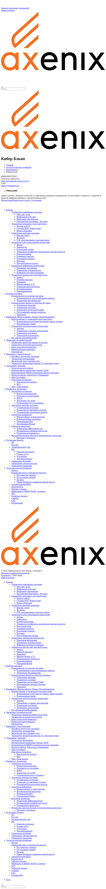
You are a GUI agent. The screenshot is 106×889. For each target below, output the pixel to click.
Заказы (20, 245)
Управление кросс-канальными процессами (30, 242)
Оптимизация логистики (28, 407)
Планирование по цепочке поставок (27, 296)
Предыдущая (6, 200)
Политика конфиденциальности (15, 573)
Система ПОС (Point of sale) (29, 228)
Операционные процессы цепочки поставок (31, 303)
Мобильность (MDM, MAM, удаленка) (28, 491)
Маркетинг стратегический (18, 354)
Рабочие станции (18, 489)
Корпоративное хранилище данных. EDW (30, 370)
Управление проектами (21, 466)
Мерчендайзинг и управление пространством (31, 319)
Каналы (9, 210)
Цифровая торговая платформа (30, 273)
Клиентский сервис (25, 249)
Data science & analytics (21, 380)
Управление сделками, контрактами (32, 331)
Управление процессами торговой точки (29, 275)
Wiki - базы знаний (19, 387)
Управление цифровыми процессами (27, 266)
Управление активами (21, 461)
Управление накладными (28, 335)
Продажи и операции (26, 438)
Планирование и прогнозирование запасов (36, 298)
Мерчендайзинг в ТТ (26, 284)
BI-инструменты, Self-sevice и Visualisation (30, 375)
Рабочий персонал (25, 280)
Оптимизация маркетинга (28, 433)
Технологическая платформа (18, 468)
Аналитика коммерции (21, 414)
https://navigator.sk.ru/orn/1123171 (15, 181)
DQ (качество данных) (26, 475)
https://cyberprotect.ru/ (10, 186)
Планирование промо (26, 324)
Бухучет (14, 445)
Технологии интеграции (22, 368)
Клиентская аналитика (27, 394)
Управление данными (15, 366)
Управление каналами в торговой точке (29, 224)
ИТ (12, 442)
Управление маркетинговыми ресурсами (29, 342)
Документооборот (24, 459)
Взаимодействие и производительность (28, 473)
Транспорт (21, 314)
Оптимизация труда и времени (30, 403)
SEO (19, 384)
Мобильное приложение (27, 219)
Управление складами (26, 307)
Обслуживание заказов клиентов (31, 312)
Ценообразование (24, 289)
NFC (13, 494)
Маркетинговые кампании (23, 349)
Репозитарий (17, 503)
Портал (14, 470)
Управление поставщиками (29, 300)
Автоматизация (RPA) (21, 484)
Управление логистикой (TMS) (30, 310)
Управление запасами (26, 305)
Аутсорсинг (22, 456)
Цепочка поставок (14, 293)
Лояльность (22, 247)
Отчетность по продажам (28, 396)
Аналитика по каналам (21, 391)
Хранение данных (19, 496)
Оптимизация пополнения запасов (32, 412)
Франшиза (21, 282)
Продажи (21, 261)
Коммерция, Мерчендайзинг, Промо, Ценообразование (30, 317)
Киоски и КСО (23, 226)
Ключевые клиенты (25, 256)
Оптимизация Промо (26, 424)
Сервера (15, 498)
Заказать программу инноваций (15, 8)
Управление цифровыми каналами (26, 212)
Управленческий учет (21, 447)
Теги (8, 880)
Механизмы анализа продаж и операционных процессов (36, 435)
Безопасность (17, 487)
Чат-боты (21, 238)
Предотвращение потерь (27, 263)
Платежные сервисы (26, 259)
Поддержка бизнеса (15, 440)
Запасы (20, 277)
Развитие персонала (25, 452)
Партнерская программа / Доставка (32, 221)
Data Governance (18, 377)
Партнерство (17, 352)
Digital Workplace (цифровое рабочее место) (36, 482)
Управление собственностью (24, 463)
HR (12, 449)
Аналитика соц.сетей (26, 401)
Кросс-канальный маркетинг (24, 347)
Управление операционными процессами (29, 326)
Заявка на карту (8, 10)
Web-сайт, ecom (23, 214)
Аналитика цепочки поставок (24, 405)
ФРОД (19, 398)
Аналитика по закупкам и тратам (31, 410)
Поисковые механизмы (27, 268)
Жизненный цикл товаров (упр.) (25, 361)
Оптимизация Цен (25, 421)
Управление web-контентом (29, 270)
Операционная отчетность (28, 287)
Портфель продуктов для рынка (25, 356)
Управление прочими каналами (25, 233)
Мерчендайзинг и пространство (31, 417)
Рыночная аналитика (20, 426)
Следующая (36, 200)
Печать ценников (24, 231)
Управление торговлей (27, 333)
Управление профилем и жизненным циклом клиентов (41, 252)
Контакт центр (23, 235)
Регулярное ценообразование (24, 338)
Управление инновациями (23, 359)
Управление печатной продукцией (26, 345)
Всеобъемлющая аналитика (29, 419)
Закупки (20, 328)
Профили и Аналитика (16, 389)
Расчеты (20, 480)
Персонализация (24, 254)
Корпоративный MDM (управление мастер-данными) (35, 373)
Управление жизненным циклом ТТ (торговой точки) (35, 363)
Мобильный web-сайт (26, 217)
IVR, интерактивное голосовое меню (33, 240)
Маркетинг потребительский (19, 340)
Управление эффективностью (30, 428)
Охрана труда (22, 454)
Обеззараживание (24, 291)
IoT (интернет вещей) (26, 477)
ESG (13, 501)
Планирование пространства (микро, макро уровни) (40, 321)
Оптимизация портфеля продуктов (32, 431)
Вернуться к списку (21, 200)
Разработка (6, 575)
